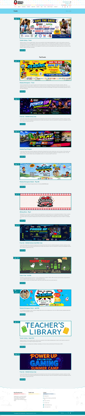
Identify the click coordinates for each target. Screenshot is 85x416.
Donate (28, 6)
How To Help (50, 6)
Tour (45, 6)
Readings (24, 6)
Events (38, 6)
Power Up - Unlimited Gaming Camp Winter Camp (31, 243)
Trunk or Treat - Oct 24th (25, 275)
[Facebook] (68, 413)
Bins (41, 6)
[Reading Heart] (19, 2)
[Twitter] (70, 413)
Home (15, 6)
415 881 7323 (67, 3)
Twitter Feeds (31, 392)
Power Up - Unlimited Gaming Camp (28, 116)
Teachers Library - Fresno (26, 40)
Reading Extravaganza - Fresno (27, 82)
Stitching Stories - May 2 (25, 212)
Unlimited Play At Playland (26, 149)
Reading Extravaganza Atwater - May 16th (29, 181)
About (19, 6)
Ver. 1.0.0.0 (34, 413)
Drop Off (33, 6)
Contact (56, 6)
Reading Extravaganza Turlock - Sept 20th (29, 308)
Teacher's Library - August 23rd (27, 338)
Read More (22, 50)
